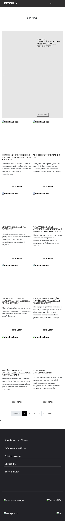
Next (50, 413)
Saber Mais (42, 114)
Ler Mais (17, 186)
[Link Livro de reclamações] (14, 502)
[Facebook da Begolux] (12, 484)
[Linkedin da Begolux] (44, 484)
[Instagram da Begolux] (28, 484)
